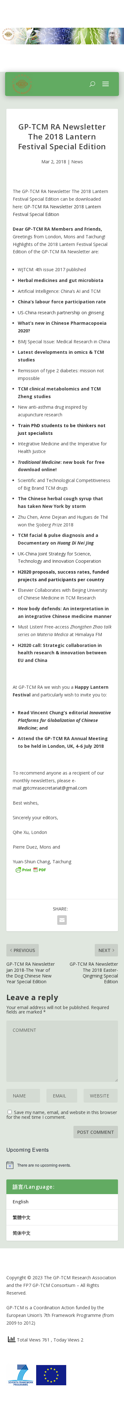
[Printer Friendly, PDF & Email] (30, 869)
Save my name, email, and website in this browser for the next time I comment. (61, 1114)
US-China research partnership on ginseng (61, 312)
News (77, 162)
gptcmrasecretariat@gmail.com (55, 788)
